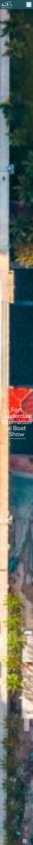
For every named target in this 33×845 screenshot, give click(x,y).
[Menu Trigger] (28, 4)
